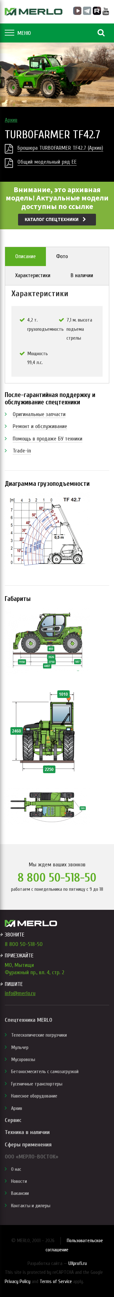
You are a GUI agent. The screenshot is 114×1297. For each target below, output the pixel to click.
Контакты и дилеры (30, 1206)
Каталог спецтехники (52, 219)
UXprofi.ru (77, 1263)
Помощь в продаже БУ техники (47, 438)
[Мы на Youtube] (106, 11)
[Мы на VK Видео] (77, 11)
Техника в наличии (27, 1132)
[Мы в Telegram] (87, 11)
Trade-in (22, 450)
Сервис (13, 1120)
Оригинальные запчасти (39, 414)
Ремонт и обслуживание (40, 426)
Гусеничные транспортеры (36, 1084)
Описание (25, 256)
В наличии (82, 275)
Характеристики (32, 275)
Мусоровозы (23, 1059)
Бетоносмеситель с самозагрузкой (45, 1071)
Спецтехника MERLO (28, 1020)
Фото (62, 256)
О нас (16, 1169)
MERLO (33, 12)
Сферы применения (28, 1144)
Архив (11, 120)
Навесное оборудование (34, 1096)
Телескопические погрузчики (39, 1035)
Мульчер (19, 1047)
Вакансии (20, 1193)
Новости (19, 1181)
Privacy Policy (17, 1281)
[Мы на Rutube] (97, 11)
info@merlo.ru (20, 993)
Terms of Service (56, 1281)
